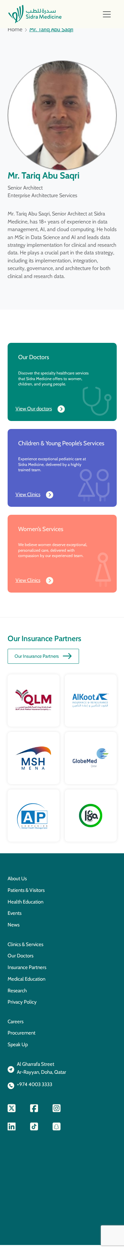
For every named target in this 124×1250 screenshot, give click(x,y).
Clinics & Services (25, 944)
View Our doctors (34, 409)
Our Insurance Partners (37, 656)
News (14, 925)
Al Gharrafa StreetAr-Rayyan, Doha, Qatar (41, 1068)
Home (15, 29)
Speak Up (18, 1044)
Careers (15, 1022)
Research (17, 991)
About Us (17, 879)
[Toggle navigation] (107, 14)
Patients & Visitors (26, 890)
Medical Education (26, 979)
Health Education (25, 902)
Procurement (21, 1033)
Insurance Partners (27, 967)
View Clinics (28, 494)
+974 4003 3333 (34, 1084)
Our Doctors (20, 956)
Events (14, 913)
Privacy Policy (22, 1002)
